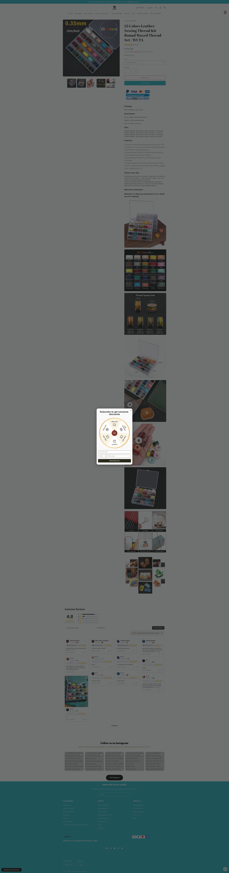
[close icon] (130, 410)
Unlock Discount (114, 460)
